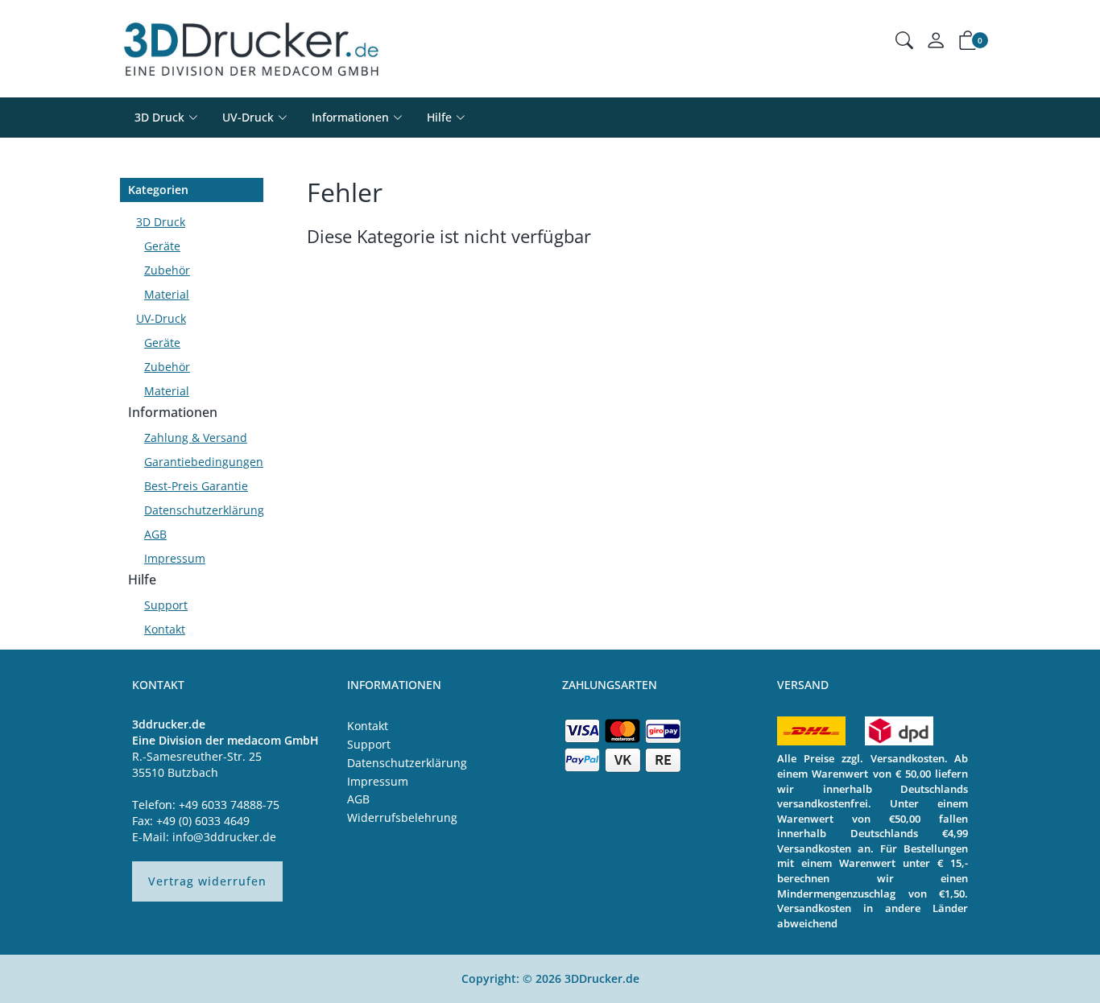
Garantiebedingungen (199, 461)
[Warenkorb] (968, 43)
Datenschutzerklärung (199, 510)
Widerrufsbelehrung (402, 817)
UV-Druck (248, 117)
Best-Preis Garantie (196, 485)
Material (166, 294)
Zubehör (167, 270)
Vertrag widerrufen (207, 881)
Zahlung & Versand (195, 437)
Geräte (162, 246)
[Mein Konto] (935, 44)
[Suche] (904, 42)
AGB (155, 534)
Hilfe (142, 579)
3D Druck (159, 117)
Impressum (174, 558)
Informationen (172, 412)
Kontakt (164, 629)
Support (166, 605)
